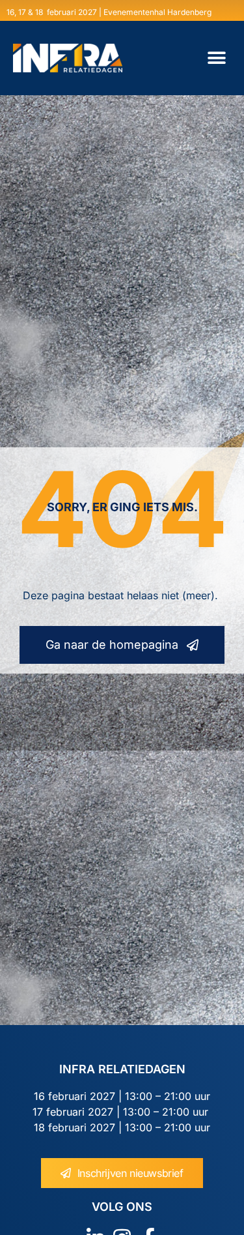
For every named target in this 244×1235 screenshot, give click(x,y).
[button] (216, 58)
